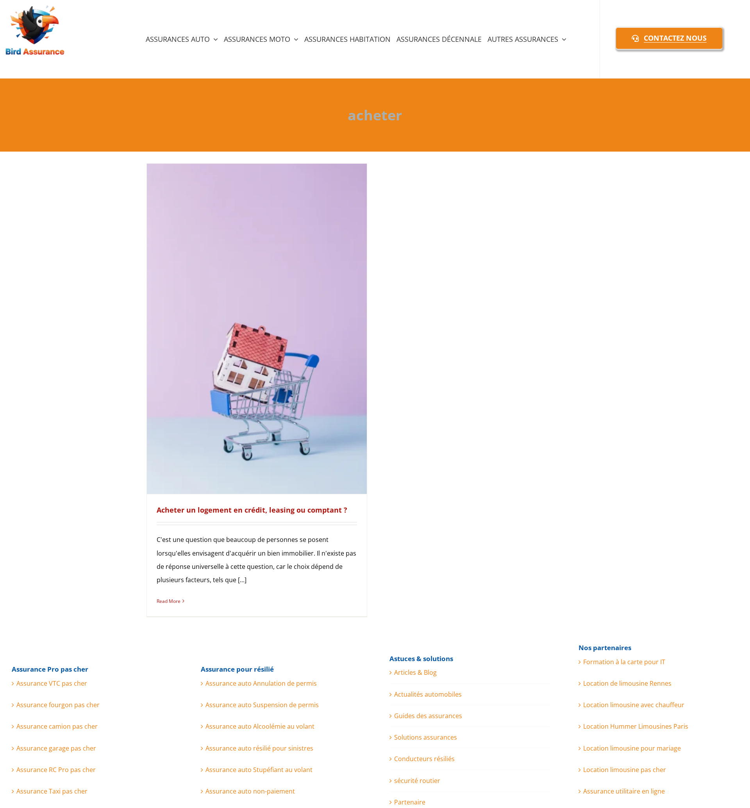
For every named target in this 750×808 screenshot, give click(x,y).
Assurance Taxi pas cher (52, 791)
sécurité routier (417, 780)
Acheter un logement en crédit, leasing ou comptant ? (252, 510)
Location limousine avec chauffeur (633, 705)
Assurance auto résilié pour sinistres (259, 748)
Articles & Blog (415, 672)
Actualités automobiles (428, 694)
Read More (168, 601)
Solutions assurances (425, 737)
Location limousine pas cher (624, 769)
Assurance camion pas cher (57, 726)
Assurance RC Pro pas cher (56, 769)
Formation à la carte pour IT (624, 662)
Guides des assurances (428, 715)
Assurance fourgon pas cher (58, 705)
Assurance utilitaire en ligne (624, 791)
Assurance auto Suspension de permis (262, 705)
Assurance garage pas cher (56, 748)
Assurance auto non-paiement (250, 791)
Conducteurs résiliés (424, 758)
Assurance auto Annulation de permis (261, 683)
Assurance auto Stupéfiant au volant (258, 769)
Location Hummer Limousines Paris (635, 726)
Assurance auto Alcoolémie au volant (259, 726)
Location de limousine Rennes (627, 683)
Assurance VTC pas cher (51, 683)
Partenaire (409, 802)
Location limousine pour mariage (632, 748)
